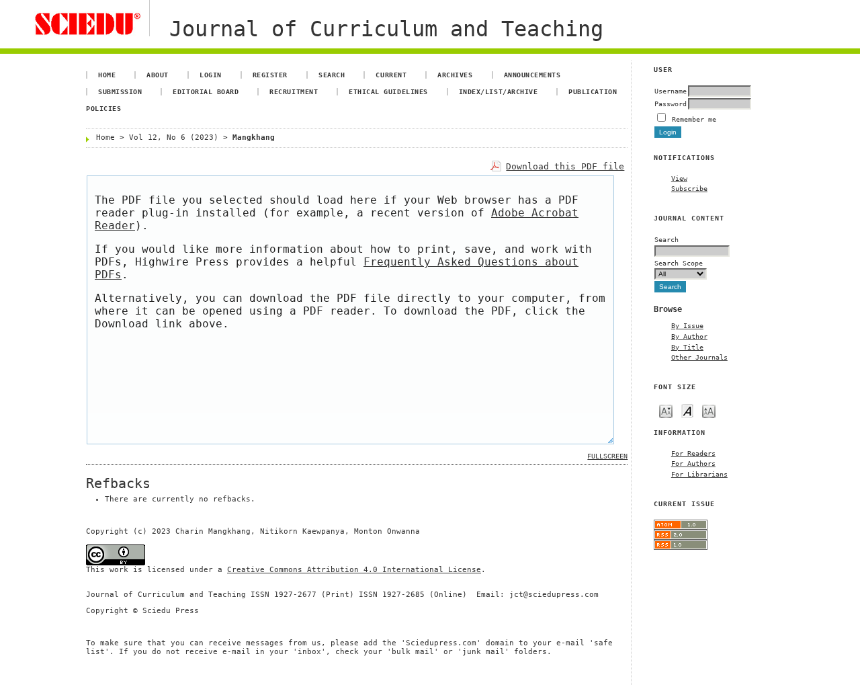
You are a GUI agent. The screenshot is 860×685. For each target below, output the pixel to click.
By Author (689, 336)
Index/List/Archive (498, 91)
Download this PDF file (565, 166)
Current (391, 75)
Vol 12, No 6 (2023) (173, 137)
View (679, 178)
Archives (454, 75)
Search (331, 75)
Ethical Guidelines (388, 91)
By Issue (687, 325)
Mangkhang (253, 137)
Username (670, 91)
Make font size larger (709, 410)
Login (211, 75)
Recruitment (293, 91)
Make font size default (687, 410)
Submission (120, 91)
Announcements (532, 75)
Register (270, 75)
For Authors (693, 463)
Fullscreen (607, 456)
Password (670, 103)
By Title (687, 347)
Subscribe (689, 188)
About (157, 75)
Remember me (694, 119)
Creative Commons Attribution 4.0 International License (354, 569)
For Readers (693, 453)
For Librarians (699, 474)
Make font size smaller (666, 410)
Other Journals (699, 357)
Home (107, 75)
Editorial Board (206, 91)
